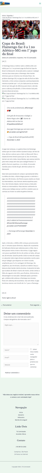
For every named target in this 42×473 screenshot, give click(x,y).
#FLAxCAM (10, 223)
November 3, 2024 (13, 140)
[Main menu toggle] (40, 4)
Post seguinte (35, 305)
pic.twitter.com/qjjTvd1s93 (18, 132)
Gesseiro (21, 415)
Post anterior (6, 305)
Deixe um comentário (9, 58)
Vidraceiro (21, 417)
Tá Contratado (21, 431)
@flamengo (29, 108)
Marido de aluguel (21, 420)
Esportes (20, 58)
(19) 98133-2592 (21, 447)
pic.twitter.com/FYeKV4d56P (16, 226)
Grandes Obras (21, 434)
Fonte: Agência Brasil (9, 298)
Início (21, 412)
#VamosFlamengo (21, 223)
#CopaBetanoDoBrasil (14, 124)
